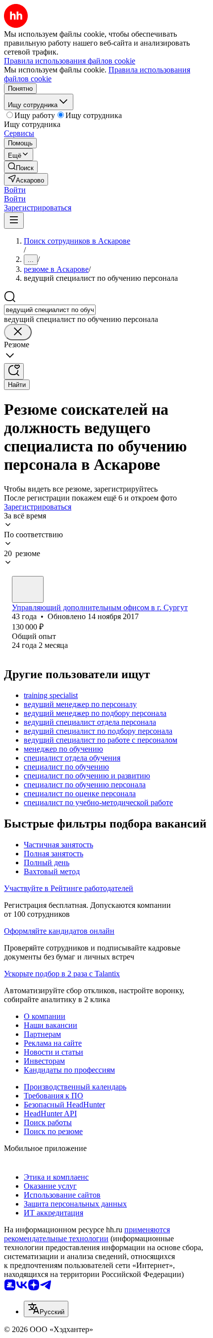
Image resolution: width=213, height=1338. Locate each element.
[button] (15, 190)
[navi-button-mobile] (14, 220)
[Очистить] (18, 332)
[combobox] (50, 310)
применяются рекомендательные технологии (87, 1234)
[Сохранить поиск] (14, 371)
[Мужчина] (28, 589)
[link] (21, 167)
